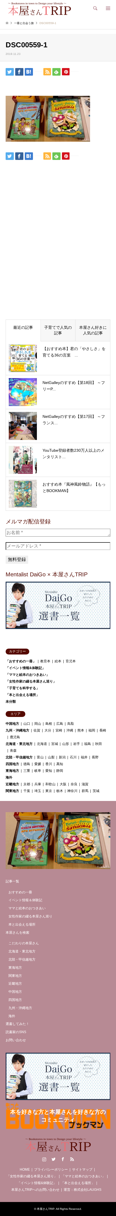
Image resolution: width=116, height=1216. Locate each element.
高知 (59, 764)
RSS (72, 1159)
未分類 (11, 701)
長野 (95, 757)
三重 (26, 771)
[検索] (94, 8)
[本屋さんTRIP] (39, 8)
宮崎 (58, 730)
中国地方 (12, 724)
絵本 (58, 661)
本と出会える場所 (21, 924)
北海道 (42, 744)
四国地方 (12, 764)
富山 (40, 757)
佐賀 (37, 730)
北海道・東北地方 (19, 744)
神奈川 (72, 791)
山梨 (51, 757)
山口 (26, 724)
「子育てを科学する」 (22, 688)
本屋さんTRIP (45, 1208)
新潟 (62, 757)
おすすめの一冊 (20, 892)
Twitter (53, 1159)
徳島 (26, 764)
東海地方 (12, 771)
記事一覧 (12, 881)
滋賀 (85, 784)
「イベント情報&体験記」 (25, 668)
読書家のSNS (16, 1032)
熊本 (80, 730)
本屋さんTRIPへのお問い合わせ (35, 1190)
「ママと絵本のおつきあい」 (28, 675)
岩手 (76, 744)
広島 (59, 724)
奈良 (74, 784)
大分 (47, 730)
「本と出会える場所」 (22, 695)
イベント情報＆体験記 (25, 900)
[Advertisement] (58, 254)
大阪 (63, 784)
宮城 (54, 744)
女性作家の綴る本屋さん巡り (30, 916)
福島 (87, 744)
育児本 (71, 661)
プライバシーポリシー (51, 1169)
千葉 (26, 791)
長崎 (102, 730)
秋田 (98, 744)
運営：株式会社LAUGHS (82, 1190)
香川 (48, 764)
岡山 (37, 724)
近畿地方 (12, 784)
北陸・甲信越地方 (19, 757)
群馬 (85, 791)
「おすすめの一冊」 (21, 661)
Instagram (44, 1159)
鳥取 (70, 724)
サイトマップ (82, 1169)
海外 (9, 777)
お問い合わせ (16, 1040)
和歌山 (50, 784)
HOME (25, 1169)
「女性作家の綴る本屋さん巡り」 (31, 681)
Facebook (63, 1159)
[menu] (107, 8)
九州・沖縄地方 (17, 730)
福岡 (91, 730)
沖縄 (69, 730)
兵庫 (37, 784)
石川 (73, 757)
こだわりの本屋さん (23, 943)
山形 (65, 744)
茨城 (96, 791)
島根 (48, 724)
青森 (13, 751)
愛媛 (37, 764)
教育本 (45, 661)
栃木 (59, 791)
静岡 (59, 771)
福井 (84, 757)
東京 (48, 791)
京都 (26, 784)
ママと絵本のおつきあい (27, 908)
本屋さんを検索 (17, 933)
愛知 (48, 771)
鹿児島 (15, 737)
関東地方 (12, 791)
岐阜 (37, 771)
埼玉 (37, 791)
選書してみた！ (17, 1024)
